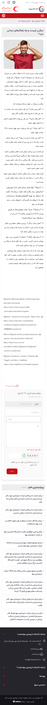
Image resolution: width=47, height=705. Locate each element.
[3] (26, 404)
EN (4, 15)
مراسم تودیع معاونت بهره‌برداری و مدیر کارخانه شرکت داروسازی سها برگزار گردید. (24, 544)
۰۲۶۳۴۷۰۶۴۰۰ (36, 654)
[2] (24, 404)
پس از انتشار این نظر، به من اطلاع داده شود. (24, 463)
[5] (31, 404)
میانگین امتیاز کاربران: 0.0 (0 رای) (29, 393)
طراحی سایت (30, 702)
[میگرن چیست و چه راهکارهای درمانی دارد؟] (23, 55)
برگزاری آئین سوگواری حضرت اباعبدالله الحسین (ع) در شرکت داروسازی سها (23, 533)
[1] (21, 404)
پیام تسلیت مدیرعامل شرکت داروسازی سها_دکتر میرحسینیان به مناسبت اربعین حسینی (23, 511)
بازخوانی (24, 455)
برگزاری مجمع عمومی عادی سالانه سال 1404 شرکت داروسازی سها (23, 573)
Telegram (3, 2)
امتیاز (36, 404)
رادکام (23, 702)
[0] (30, 397)
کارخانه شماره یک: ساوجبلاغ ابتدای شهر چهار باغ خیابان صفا (22, 642)
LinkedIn (14, 2)
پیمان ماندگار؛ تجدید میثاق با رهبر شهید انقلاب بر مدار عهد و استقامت (23, 522)
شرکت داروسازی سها (38, 21)
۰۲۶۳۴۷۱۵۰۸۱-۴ (35, 649)
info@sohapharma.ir (33, 659)
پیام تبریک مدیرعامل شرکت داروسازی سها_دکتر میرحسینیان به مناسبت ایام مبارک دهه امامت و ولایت (24, 602)
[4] (29, 404)
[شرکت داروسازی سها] (35, 9)
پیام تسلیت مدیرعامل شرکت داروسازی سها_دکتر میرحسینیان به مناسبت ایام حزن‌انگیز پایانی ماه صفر (23, 498)
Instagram (8, 2)
